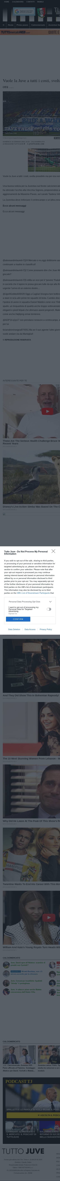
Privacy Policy (46, 629)
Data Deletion (14, 629)
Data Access (30, 629)
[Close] (54, 552)
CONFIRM (18, 619)
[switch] (49, 609)
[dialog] (30, 590)
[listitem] (30, 601)
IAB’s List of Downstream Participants (33, 593)
